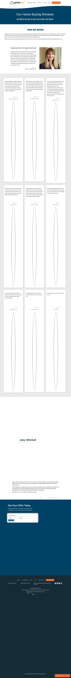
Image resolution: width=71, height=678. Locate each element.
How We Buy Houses (31, 2)
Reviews (49, 2)
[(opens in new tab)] (29, 631)
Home (18, 580)
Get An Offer (11, 520)
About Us (39, 2)
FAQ (35, 580)
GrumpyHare (39, 589)
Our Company (25, 580)
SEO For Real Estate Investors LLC (39, 591)
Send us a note (28, 39)
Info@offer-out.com (26, 583)
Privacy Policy (41, 580)
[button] (42, 3)
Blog (45, 2)
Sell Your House (56, 2)
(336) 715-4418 (13, 583)
